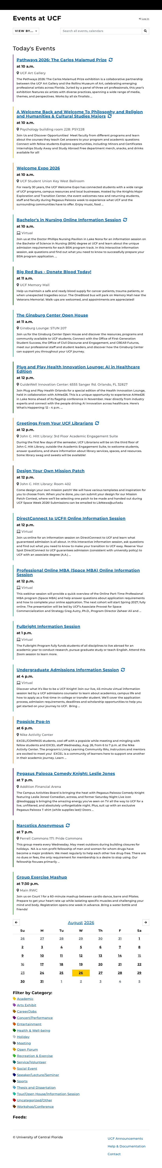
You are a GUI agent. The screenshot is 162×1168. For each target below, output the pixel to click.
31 (120, 938)
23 (22, 973)
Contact (114, 1154)
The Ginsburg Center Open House (52, 315)
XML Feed (51, 1117)
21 (120, 964)
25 (61, 973)
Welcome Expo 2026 (38, 168)
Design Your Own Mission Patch (51, 470)
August (75, 922)
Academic (25, 999)
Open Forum (27, 1049)
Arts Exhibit (26, 1005)
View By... (24, 31)
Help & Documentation (127, 1146)
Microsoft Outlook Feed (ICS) (38, 1117)
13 (100, 955)
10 (42, 955)
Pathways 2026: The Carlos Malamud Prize (62, 59)
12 (81, 955)
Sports (22, 1081)
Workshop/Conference (35, 1107)
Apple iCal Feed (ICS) (31, 1117)
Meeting (24, 1043)
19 (81, 964)
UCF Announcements (125, 1138)
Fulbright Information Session (48, 626)
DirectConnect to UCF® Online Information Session (71, 518)
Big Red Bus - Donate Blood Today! (54, 271)
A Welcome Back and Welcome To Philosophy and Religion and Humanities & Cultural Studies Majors (80, 114)
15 (139, 955)
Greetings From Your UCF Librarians (55, 423)
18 (61, 964)
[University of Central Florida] (39, 5)
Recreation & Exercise (35, 1056)
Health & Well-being (33, 1030)
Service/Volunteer (31, 1062)
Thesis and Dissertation (36, 1087)
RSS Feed (45, 1117)
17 (42, 964)
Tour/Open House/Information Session (48, 1094)
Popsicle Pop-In (33, 721)
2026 (89, 922)
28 (61, 938)
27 (42, 938)
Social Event (27, 1068)
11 (61, 955)
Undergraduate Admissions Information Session (68, 669)
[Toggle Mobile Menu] (148, 4)
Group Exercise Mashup (42, 877)
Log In (145, 18)
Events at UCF (37, 18)
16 (22, 964)
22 (139, 964)
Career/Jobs (27, 1011)
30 (100, 938)
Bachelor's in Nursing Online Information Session (69, 219)
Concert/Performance (35, 1018)
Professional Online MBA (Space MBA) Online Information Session (78, 572)
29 (81, 938)
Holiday (23, 1037)
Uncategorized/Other (34, 1100)
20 (100, 964)
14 (120, 955)
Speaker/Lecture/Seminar (38, 1075)
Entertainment (29, 1024)
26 (23, 938)
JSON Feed (58, 1117)
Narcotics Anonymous (40, 825)
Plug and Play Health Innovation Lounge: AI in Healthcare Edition (78, 369)
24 (42, 973)
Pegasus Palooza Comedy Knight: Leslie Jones (66, 773)
